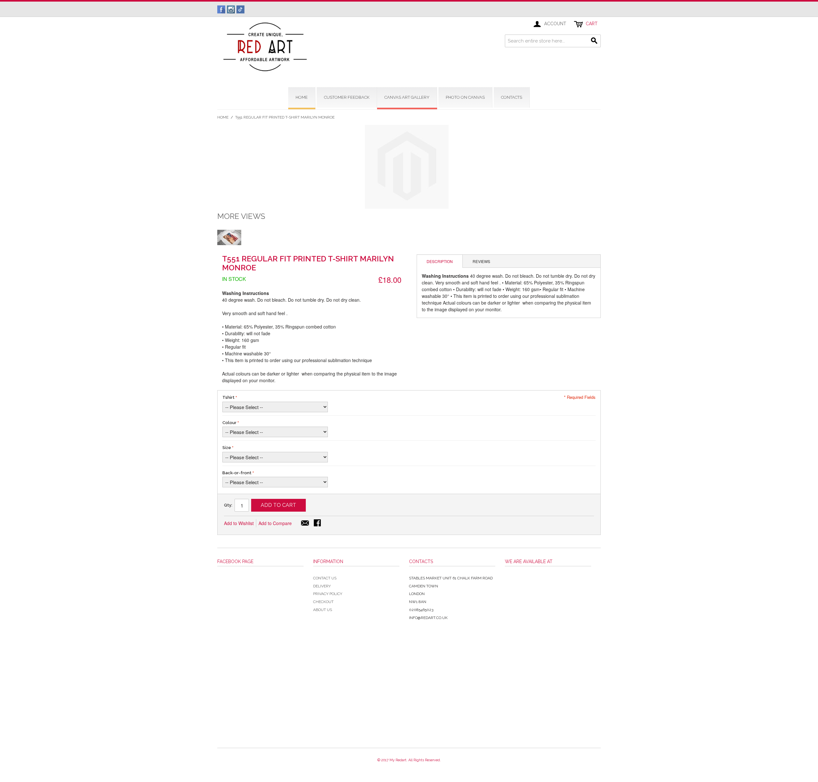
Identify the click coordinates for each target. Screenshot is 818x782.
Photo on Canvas (465, 97)
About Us (322, 610)
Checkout (323, 602)
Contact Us (324, 578)
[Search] (594, 41)
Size (226, 447)
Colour (229, 422)
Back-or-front (236, 472)
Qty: (228, 505)
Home (222, 117)
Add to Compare (275, 523)
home (302, 97)
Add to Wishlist (239, 523)
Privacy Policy (327, 594)
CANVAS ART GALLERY (406, 97)
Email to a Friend (305, 523)
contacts (511, 97)
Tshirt (228, 397)
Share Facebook (318, 523)
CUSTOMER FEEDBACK (346, 97)
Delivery (322, 586)
